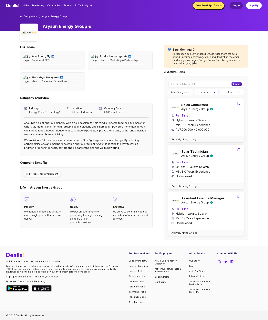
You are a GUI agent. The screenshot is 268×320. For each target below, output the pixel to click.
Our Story (194, 260)
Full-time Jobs (137, 276)
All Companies (28, 16)
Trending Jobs (136, 302)
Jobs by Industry (138, 260)
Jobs (26, 5)
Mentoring (38, 5)
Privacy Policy (196, 276)
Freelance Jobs (137, 296)
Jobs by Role (136, 271)
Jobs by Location (138, 266)
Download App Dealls (208, 5)
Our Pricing (161, 282)
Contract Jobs (136, 281)
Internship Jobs (137, 291)
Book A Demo (162, 276)
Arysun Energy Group (54, 16)
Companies (54, 5)
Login (236, 5)
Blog (191, 266)
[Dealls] (13, 5)
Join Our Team (197, 271)
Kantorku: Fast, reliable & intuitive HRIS (168, 270)
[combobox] (179, 92)
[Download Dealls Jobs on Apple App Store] (42, 288)
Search (236, 84)
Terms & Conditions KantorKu (200, 291)
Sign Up (254, 5)
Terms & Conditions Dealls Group (200, 283)
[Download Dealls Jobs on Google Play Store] (17, 288)
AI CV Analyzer (83, 5)
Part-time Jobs (137, 286)
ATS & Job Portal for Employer (166, 262)
